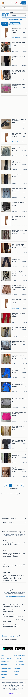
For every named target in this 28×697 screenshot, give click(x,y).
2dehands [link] (4, 674)
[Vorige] (6, 485)
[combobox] (12, 7)
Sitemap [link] (3, 677)
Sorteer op (12, 12)
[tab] (3, 15)
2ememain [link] (17, 674)
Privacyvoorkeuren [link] (19, 664)
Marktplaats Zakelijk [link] (19, 655)
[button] (16, 2)
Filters (6, 24)
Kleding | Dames (14, 23)
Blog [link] (2, 655)
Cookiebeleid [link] (4, 664)
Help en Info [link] (17, 658)
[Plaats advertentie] (23, 2)
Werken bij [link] (17, 668)
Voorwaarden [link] (5, 661)
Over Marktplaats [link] (6, 668)
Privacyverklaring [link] (18, 661)
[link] (3, 2)
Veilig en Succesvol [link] (6, 658)
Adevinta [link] (16, 671)
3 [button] (17, 485)
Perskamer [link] (4, 671)
